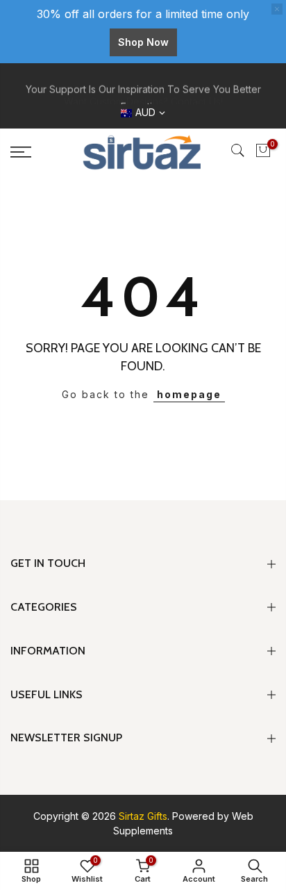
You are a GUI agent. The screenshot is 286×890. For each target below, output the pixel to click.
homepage (189, 394)
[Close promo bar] (277, 9)
